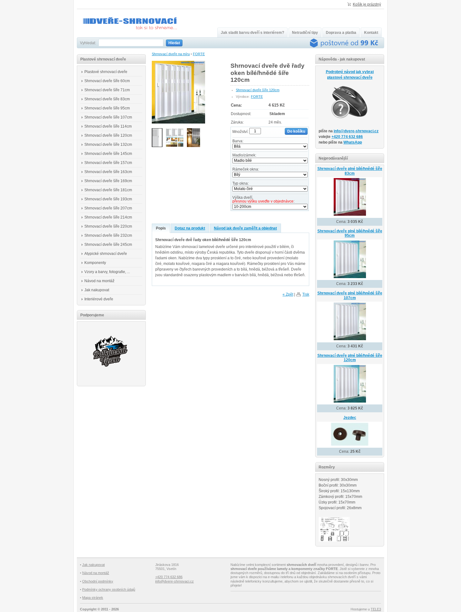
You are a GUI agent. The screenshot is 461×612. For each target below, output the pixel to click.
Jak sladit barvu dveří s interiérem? (252, 32)
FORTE (199, 54)
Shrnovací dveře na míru (171, 54)
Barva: (237, 141)
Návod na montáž (99, 281)
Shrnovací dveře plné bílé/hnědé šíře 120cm (349, 357)
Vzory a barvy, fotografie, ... (107, 272)
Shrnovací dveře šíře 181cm (108, 190)
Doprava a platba (341, 32)
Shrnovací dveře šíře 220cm (108, 226)
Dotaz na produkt (190, 228)
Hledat (174, 43)
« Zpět (288, 294)
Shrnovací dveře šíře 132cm (108, 144)
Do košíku (296, 131)
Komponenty (95, 263)
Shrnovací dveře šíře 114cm (108, 126)
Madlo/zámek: (244, 155)
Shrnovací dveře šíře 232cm (108, 235)
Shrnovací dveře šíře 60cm (107, 81)
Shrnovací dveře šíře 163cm (108, 172)
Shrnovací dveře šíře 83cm (107, 99)
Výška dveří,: (263, 199)
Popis (161, 228)
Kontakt (371, 32)
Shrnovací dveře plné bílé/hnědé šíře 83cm (349, 171)
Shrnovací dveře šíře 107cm (108, 117)
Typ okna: (240, 183)
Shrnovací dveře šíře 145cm (108, 153)
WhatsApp (352, 142)
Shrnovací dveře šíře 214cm (108, 217)
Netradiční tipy (305, 32)
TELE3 (376, 609)
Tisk (305, 294)
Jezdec (349, 417)
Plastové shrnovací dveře (105, 72)
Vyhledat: (88, 43)
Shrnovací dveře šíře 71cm (107, 90)
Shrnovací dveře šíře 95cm (107, 108)
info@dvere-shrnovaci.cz (356, 131)
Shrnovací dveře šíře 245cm (108, 244)
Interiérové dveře (98, 299)
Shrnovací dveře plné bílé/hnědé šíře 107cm (349, 295)
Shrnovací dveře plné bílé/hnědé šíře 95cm (349, 233)
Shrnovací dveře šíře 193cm (108, 199)
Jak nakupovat (96, 290)
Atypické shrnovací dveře (105, 253)
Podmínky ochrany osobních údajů (108, 589)
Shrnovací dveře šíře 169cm (108, 181)
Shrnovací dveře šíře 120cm (257, 90)
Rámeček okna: (245, 169)
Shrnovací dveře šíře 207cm (108, 208)
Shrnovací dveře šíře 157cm (108, 163)
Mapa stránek (92, 597)
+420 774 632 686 (347, 137)
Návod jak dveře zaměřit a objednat (245, 228)
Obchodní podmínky (97, 581)
